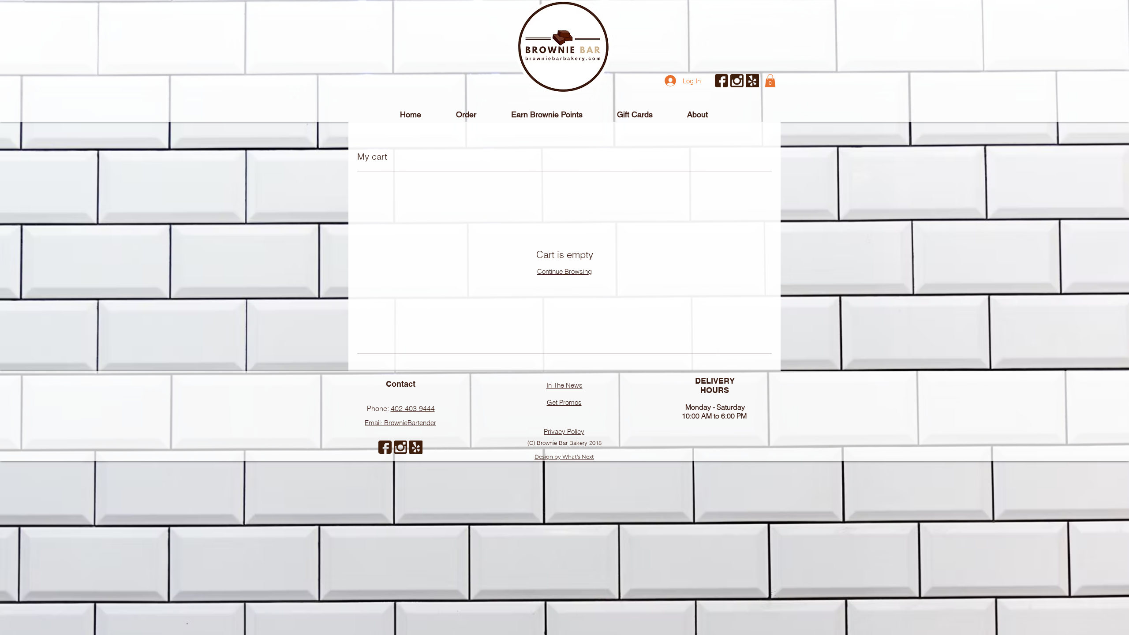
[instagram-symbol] (737, 80)
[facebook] (721, 80)
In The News (564, 385)
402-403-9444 (413, 408)
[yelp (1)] (752, 80)
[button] (770, 80)
